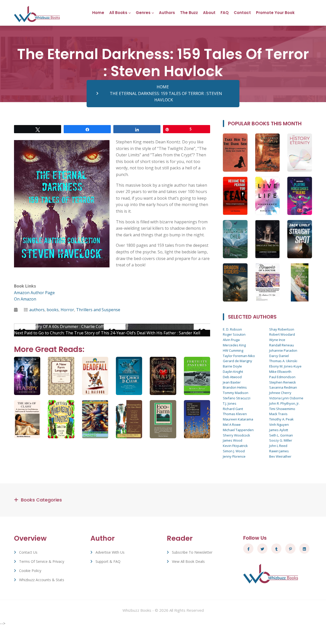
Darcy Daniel (279, 355)
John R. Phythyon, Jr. (284, 403)
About (209, 12)
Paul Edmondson (282, 377)
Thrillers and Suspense (98, 309)
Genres (143, 12)
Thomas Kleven (235, 414)
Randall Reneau (281, 345)
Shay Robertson (281, 329)
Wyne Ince (277, 339)
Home (98, 12)
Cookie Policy (30, 570)
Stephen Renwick (282, 382)
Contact (242, 12)
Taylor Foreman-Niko (239, 355)
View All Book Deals (188, 561)
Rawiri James (279, 451)
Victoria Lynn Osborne (286, 398)
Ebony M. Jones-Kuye (285, 366)
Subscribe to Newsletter (192, 552)
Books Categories (41, 500)
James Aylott (278, 430)
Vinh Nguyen (279, 424)
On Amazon (25, 299)
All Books (118, 12)
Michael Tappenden (238, 430)
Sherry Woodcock (236, 435)
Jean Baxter (232, 382)
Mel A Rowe (232, 424)
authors (37, 309)
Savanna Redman (283, 387)
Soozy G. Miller (280, 440)
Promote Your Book (275, 12)
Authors (167, 12)
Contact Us (28, 552)
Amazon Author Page (34, 292)
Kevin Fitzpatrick (235, 445)
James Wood (232, 440)
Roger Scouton (234, 334)
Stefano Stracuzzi (236, 398)
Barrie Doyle (232, 366)
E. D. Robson (232, 329)
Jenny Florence (234, 456)
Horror (67, 309)
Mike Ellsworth (280, 371)
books (53, 309)
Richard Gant (233, 408)
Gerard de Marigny (237, 361)
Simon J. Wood (234, 451)
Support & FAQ (108, 561)
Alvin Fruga (231, 339)
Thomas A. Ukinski (283, 361)
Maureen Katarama (238, 419)
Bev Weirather (280, 456)
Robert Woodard (282, 334)
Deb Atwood (232, 377)
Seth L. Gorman (281, 435)
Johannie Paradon (283, 350)
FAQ (225, 12)
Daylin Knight (233, 371)
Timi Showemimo (282, 408)
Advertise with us (110, 552)
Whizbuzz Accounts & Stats (41, 579)
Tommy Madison (235, 392)
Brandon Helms (235, 387)
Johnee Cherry (280, 392)
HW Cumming (233, 350)
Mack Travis (278, 414)
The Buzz (189, 12)
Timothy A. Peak (281, 419)
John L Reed (278, 445)
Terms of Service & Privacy (41, 561)
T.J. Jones (229, 403)
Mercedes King (234, 345)
